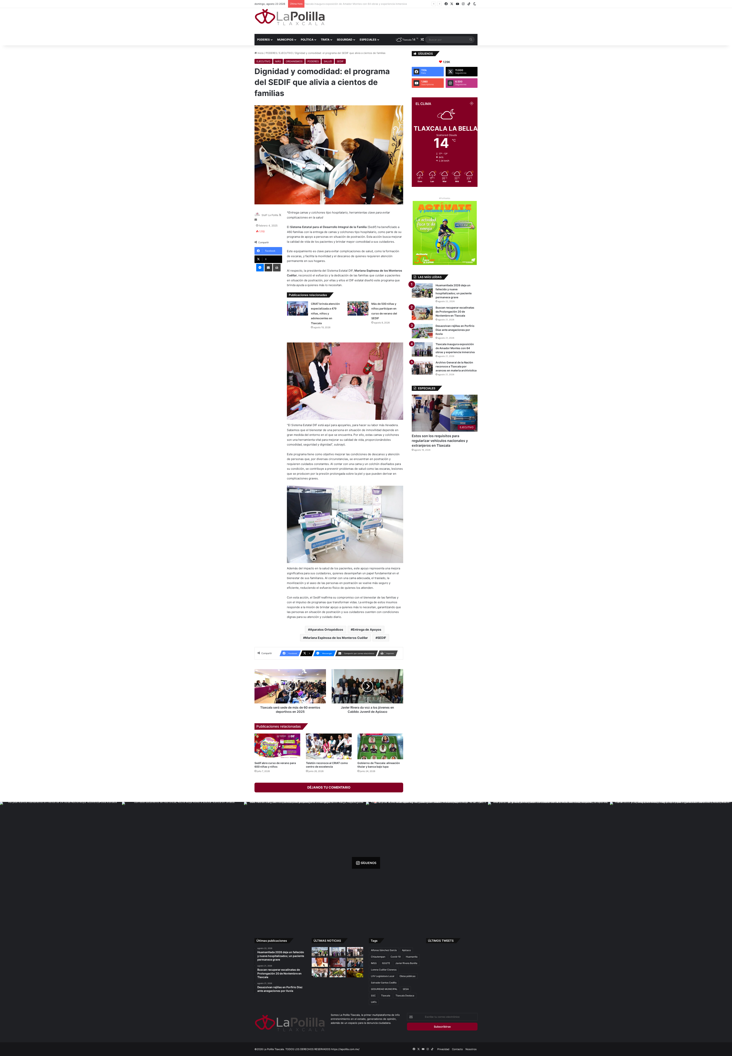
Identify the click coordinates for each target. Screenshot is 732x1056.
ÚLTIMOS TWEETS (441, 940)
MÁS (278, 61)
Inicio (260, 52)
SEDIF (340, 61)
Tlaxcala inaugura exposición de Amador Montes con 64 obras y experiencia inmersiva (455, 348)
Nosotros (471, 1049)
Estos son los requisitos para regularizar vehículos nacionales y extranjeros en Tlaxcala (440, 440)
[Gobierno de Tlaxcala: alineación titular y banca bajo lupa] (380, 746)
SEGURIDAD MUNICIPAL (384, 989)
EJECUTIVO (286, 52)
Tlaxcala (385, 995)
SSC (373, 995)
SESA (406, 989)
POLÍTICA (307, 39)
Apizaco (406, 950)
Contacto (457, 1049)
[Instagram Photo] (61, 863)
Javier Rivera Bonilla (406, 963)
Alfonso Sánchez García (384, 950)
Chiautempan (378, 956)
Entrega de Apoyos (367, 629)
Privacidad (443, 1049)
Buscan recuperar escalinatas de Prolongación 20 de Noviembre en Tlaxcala (455, 311)
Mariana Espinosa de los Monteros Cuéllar (336, 638)
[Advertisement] (404, 20)
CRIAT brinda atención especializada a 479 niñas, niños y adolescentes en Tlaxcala (325, 313)
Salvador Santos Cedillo (383, 982)
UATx (373, 1002)
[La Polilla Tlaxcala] (289, 17)
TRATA (325, 39)
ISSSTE (386, 963)
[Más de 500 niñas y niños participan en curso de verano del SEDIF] (358, 308)
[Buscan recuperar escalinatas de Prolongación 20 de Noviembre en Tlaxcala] (422, 313)
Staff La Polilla (270, 215)
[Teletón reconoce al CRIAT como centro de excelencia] (329, 746)
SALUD (328, 61)
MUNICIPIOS (285, 39)
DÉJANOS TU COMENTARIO (328, 787)
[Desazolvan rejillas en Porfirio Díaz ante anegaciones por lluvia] (422, 331)
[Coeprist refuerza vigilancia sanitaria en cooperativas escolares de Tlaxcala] (320, 962)
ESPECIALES (368, 39)
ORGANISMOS (294, 61)
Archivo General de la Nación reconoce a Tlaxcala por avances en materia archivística (357, 3)
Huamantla (411, 956)
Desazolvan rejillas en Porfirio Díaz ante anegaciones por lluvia (455, 329)
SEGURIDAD (344, 39)
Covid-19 (396, 956)
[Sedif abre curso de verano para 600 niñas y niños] (277, 746)
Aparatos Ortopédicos (326, 629)
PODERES (263, 39)
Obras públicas (407, 976)
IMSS (374, 963)
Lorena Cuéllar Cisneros (383, 969)
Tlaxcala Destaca (405, 995)
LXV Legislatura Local (382, 976)
